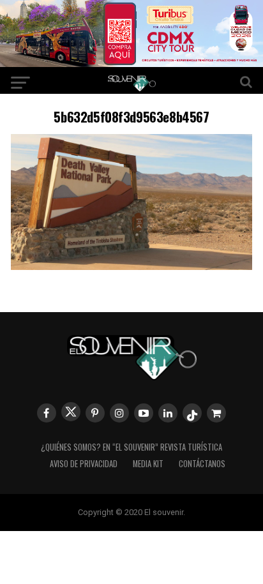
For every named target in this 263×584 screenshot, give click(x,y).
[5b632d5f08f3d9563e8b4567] (131, 265)
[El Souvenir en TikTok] (192, 413)
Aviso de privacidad (83, 464)
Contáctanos (202, 464)
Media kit (148, 464)
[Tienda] (216, 413)
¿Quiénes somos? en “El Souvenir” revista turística (131, 447)
